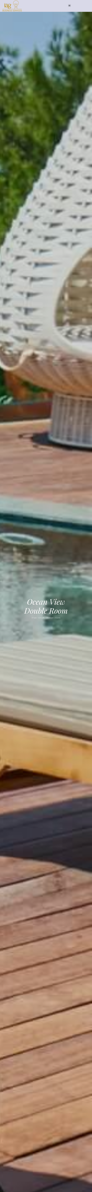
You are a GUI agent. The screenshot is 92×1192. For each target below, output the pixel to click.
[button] (69, 5)
